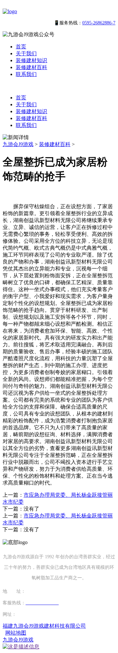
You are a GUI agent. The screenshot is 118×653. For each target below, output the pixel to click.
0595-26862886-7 (98, 22)
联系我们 (26, 74)
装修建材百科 (31, 67)
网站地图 (15, 633)
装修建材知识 (31, 60)
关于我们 (26, 53)
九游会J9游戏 (18, 144)
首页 (21, 46)
